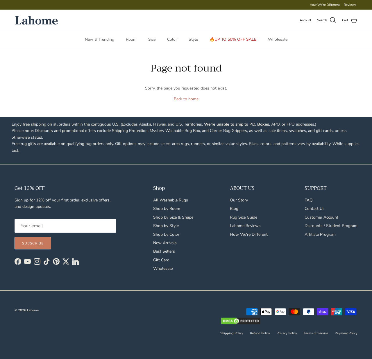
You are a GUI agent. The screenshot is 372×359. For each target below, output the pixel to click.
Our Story (239, 200)
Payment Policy (346, 333)
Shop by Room (166, 208)
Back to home (186, 99)
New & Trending (99, 39)
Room (131, 39)
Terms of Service (316, 333)
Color (172, 39)
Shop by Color (166, 234)
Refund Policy (260, 333)
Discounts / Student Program (331, 225)
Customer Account (321, 217)
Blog (234, 208)
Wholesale (277, 39)
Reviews (350, 5)
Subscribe (33, 243)
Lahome (33, 310)
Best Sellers (164, 251)
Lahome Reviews (245, 225)
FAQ (309, 200)
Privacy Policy (287, 333)
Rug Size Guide (243, 217)
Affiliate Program (320, 234)
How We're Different (325, 5)
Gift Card (161, 260)
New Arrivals (165, 243)
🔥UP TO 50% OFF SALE (233, 39)
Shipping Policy (231, 333)
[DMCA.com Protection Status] (240, 321)
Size (151, 39)
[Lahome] (36, 20)
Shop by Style (166, 225)
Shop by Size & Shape (173, 217)
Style (193, 39)
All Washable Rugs (170, 200)
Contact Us (315, 208)
